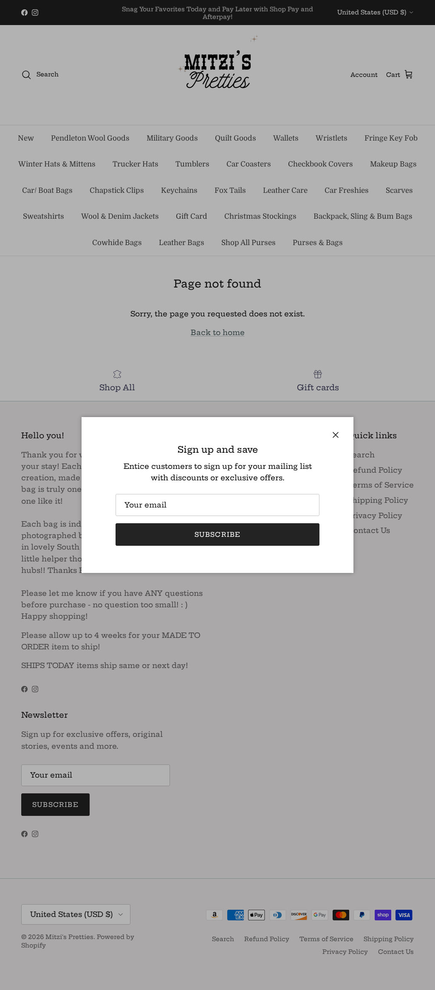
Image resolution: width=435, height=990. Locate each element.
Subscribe (218, 534)
